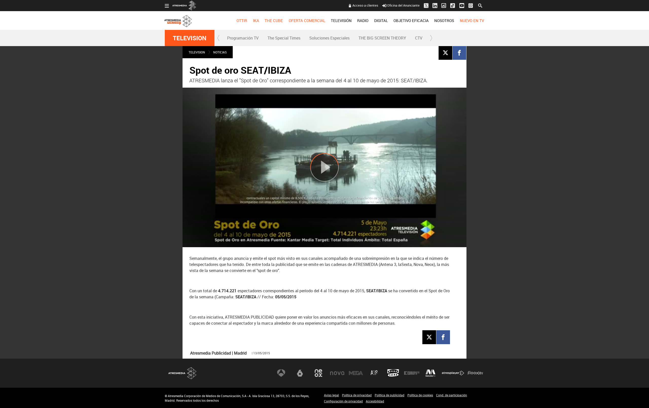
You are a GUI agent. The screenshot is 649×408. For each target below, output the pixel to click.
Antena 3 (281, 373)
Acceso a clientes (365, 5)
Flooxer (475, 373)
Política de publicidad (389, 395)
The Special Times (283, 38)
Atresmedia (182, 373)
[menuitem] (242, 20)
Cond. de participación (451, 395)
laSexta (300, 373)
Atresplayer (453, 373)
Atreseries (374, 373)
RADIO (362, 20)
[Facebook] (459, 53)
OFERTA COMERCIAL (307, 20)
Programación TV (243, 38)
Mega (356, 373)
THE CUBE (274, 20)
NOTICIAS (220, 52)
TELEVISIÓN (341, 20)
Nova (337, 373)
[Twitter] (445, 53)
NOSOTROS (444, 20)
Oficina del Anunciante (403, 5)
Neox (318, 373)
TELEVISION (189, 38)
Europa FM (411, 373)
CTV (418, 38)
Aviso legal (331, 395)
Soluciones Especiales (329, 38)
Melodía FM (430, 373)
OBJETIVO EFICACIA (411, 20)
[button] (218, 38)
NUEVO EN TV (472, 20)
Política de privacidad (357, 395)
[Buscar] (480, 5)
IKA (256, 20)
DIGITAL (381, 20)
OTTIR (242, 20)
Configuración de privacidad (343, 401)
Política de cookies (420, 395)
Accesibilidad (375, 401)
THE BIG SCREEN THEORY (382, 38)
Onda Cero (393, 373)
